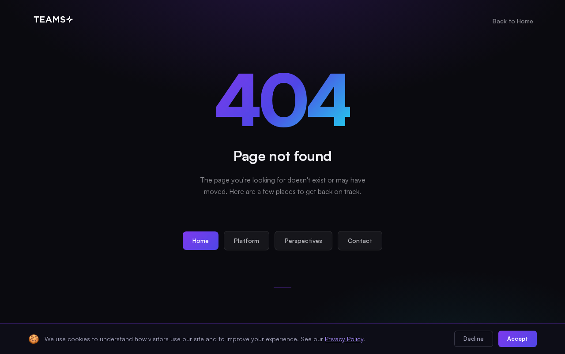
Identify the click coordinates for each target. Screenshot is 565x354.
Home (200, 240)
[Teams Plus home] (53, 21)
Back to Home (513, 21)
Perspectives (303, 240)
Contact (360, 240)
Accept (517, 338)
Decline (473, 338)
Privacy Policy (344, 339)
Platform (246, 240)
